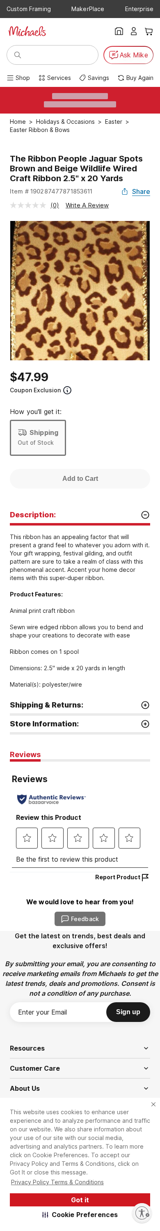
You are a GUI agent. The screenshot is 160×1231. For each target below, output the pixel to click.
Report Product (117, 877)
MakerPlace (87, 8)
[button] (80, 1214)
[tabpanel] (80, 817)
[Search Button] (18, 55)
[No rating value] (30, 205)
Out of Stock (36, 442)
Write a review (87, 205)
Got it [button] (80, 1200)
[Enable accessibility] (142, 1213)
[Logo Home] (27, 31)
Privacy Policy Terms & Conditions (57, 1182)
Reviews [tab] (25, 754)
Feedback (85, 918)
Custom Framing (29, 8)
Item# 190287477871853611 (51, 191)
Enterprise (139, 8)
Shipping (44, 432)
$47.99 (29, 377)
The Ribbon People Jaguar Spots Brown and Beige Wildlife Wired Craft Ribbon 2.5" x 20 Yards (76, 168)
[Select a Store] (119, 31)
